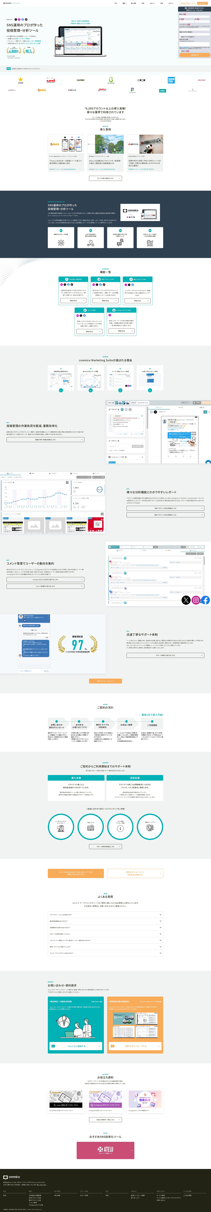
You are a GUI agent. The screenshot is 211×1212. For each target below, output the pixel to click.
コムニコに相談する (84, 1046)
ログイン (171, 3)
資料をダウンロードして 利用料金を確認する (143, 873)
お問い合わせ (202, 3)
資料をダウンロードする (142, 1046)
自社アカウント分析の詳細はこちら (179, 508)
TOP (115, 3)
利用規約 (5, 1209)
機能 (124, 3)
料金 (143, 3)
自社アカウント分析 (35, 1198)
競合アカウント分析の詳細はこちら (179, 515)
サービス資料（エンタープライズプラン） (169, 1198)
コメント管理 (33, 1203)
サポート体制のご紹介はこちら (179, 655)
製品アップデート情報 (138, 1195)
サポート (152, 3)
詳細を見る (77, 301)
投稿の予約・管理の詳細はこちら (59, 440)
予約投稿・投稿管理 (35, 1195)
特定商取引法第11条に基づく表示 (17, 1209)
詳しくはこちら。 (42, 1185)
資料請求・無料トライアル (188, 3)
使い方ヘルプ (135, 1198)
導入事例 (133, 3)
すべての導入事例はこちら (108, 178)
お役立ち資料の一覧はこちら (108, 1120)
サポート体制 (84, 1195)
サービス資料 (161, 1195)
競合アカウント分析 (35, 1200)
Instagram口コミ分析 (36, 1205)
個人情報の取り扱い (185, 47)
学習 (161, 3)
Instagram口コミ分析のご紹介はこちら (58, 579)
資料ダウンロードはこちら (108, 681)
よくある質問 (188, 1195)
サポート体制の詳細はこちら (108, 847)
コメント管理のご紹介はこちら (59, 586)
